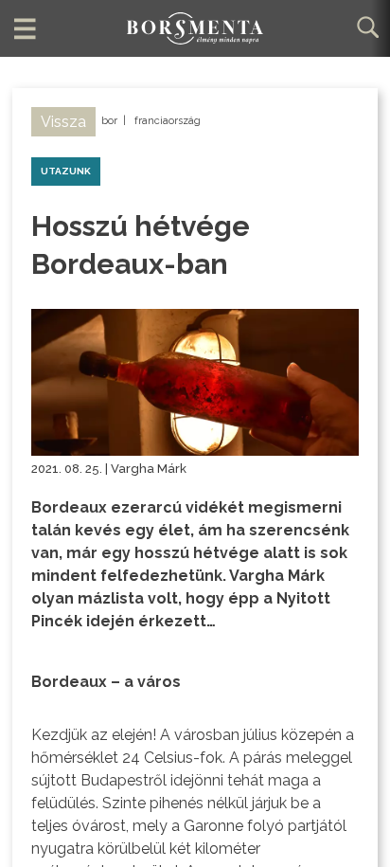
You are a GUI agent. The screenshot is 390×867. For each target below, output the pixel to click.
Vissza (63, 122)
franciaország (167, 121)
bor (109, 121)
